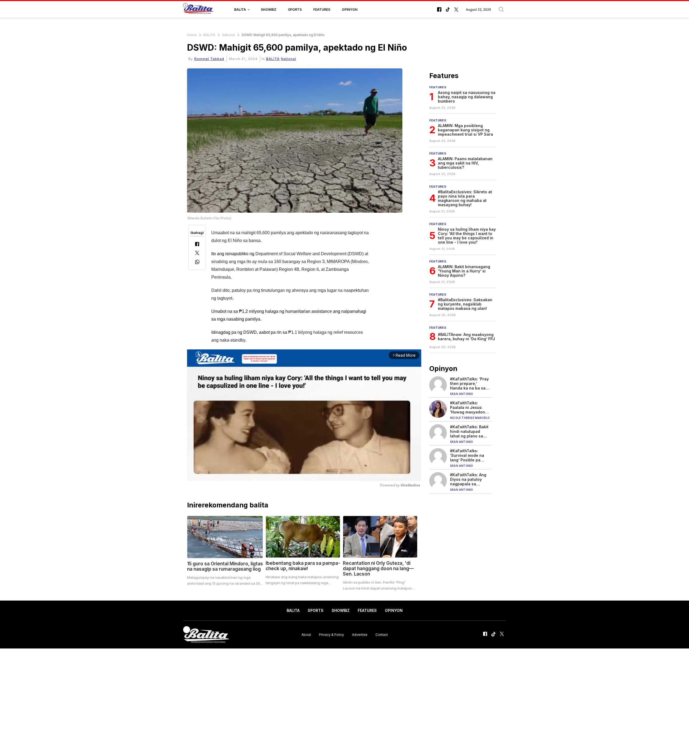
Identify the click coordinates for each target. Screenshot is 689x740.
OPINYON (349, 10)
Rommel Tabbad (209, 59)
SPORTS (295, 10)
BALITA (240, 10)
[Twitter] (197, 253)
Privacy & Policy (331, 634)
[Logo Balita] (198, 9)
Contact (381, 634)
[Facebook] (197, 244)
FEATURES (321, 10)
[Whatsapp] (197, 262)
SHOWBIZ (268, 10)
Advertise (359, 634)
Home (192, 35)
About (306, 634)
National (228, 35)
